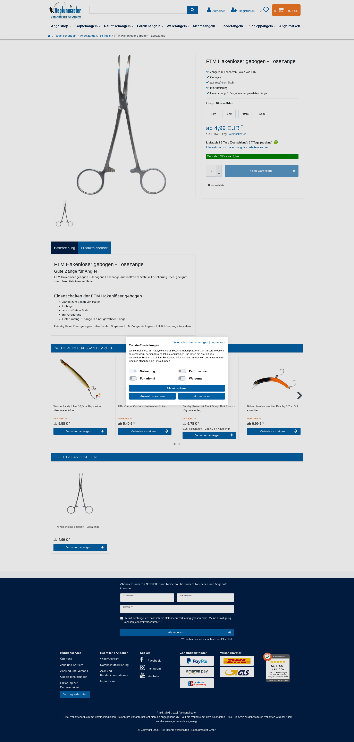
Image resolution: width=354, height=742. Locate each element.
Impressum (218, 342)
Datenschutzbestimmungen (190, 342)
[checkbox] (133, 371)
